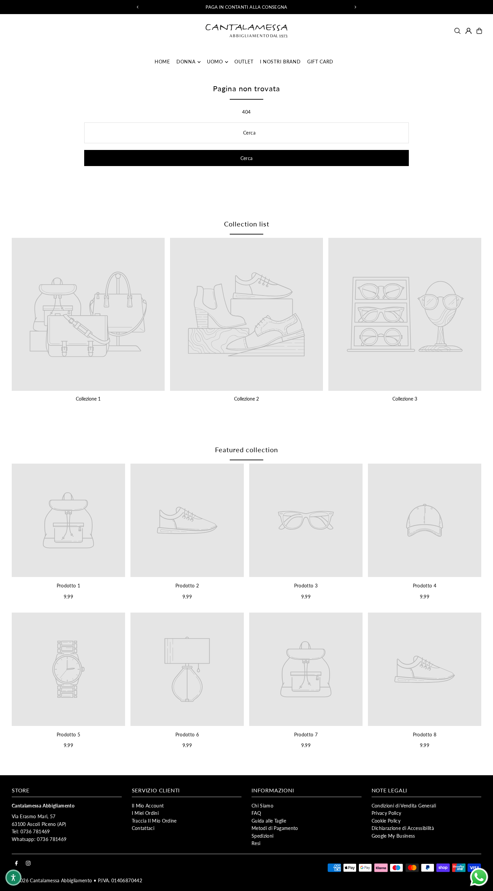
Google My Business (393, 836)
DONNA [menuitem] (186, 62)
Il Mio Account (148, 805)
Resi (256, 843)
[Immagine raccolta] (88, 314)
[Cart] (479, 31)
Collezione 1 (88, 399)
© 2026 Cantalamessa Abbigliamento (52, 880)
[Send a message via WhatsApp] (479, 877)
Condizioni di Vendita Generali (404, 805)
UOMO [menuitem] (215, 62)
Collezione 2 (246, 399)
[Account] (468, 31)
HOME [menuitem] (162, 62)
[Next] (355, 7)
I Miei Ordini (145, 813)
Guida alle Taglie (269, 821)
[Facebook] (16, 863)
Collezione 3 (404, 399)
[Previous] (137, 7)
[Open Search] (457, 31)
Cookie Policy (386, 821)
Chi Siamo (262, 805)
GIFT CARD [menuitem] (320, 62)
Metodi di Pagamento (275, 828)
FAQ (256, 813)
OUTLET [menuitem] (243, 62)
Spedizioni (263, 836)
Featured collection (246, 450)
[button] (13, 878)
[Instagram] (28, 863)
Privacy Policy (386, 813)
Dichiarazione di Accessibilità (403, 828)
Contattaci (143, 828)
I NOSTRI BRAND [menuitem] (280, 62)
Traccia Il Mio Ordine (154, 821)
